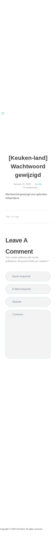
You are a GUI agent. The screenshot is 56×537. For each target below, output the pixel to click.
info (40, 184)
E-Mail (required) (21, 289)
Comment (17, 314)
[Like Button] (45, 216)
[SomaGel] (28, 96)
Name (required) (21, 276)
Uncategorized (30, 187)
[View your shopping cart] (1, 141)
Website (16, 302)
